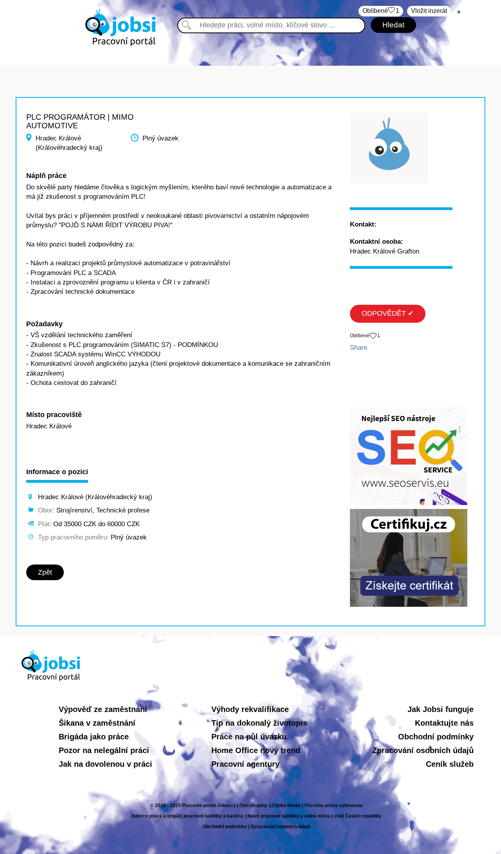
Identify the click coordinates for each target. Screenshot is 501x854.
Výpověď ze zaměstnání (103, 709)
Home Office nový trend (255, 750)
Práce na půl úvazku (249, 736)
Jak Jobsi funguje (440, 709)
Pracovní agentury (245, 764)
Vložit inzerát (429, 10)
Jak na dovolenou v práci (105, 764)
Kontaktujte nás (444, 723)
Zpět (45, 572)
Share (358, 347)
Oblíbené (380, 10)
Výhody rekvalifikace (250, 709)
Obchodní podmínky (436, 736)
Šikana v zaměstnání (97, 723)
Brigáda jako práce (94, 736)
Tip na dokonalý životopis (259, 723)
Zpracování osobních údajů (423, 750)
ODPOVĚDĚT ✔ (388, 313)
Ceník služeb (450, 764)
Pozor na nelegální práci (104, 750)
